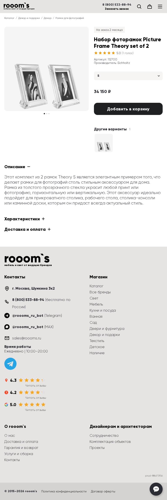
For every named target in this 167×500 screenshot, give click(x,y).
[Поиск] (139, 6)
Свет (94, 298)
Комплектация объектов (110, 441)
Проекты (97, 447)
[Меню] (160, 6)
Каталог (9, 18)
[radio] (96, 53)
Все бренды (100, 292)
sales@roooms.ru (26, 338)
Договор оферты (103, 491)
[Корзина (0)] (149, 6)
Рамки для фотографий (69, 18)
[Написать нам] (156, 489)
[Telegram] (10, 364)
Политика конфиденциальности (64, 491)
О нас (9, 435)
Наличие (97, 353)
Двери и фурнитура (107, 328)
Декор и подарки (29, 18)
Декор (48, 18)
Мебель (96, 304)
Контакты (12, 460)
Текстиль (97, 341)
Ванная (96, 316)
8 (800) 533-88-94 (116, 5)
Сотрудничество (104, 435)
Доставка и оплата (21, 441)
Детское (97, 347)
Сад (93, 322)
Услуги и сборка (18, 454)
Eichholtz (124, 63)
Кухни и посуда (103, 310)
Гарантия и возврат (21, 447)
